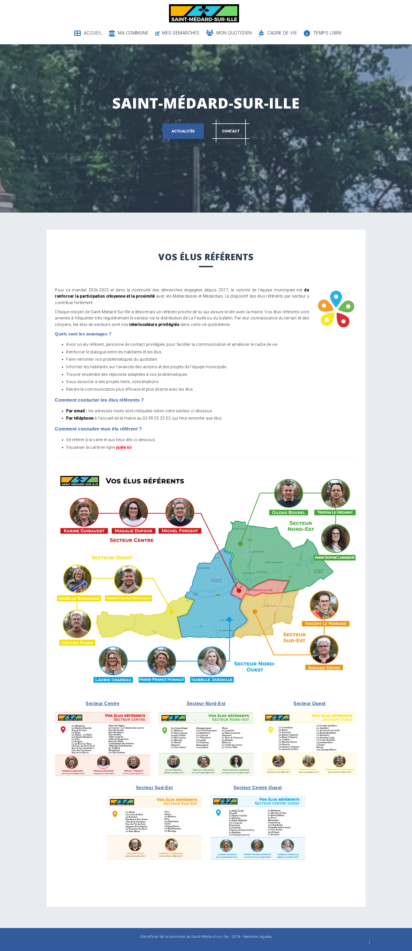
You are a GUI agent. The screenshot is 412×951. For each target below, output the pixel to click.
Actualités (183, 131)
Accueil (93, 33)
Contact (231, 131)
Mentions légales (257, 936)
